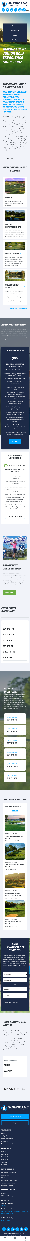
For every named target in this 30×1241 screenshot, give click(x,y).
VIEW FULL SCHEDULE (18, 309)
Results (15, 35)
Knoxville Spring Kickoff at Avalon (13, 894)
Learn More (9, 592)
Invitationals (12, 254)
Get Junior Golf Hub (7, 1185)
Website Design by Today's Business (14, 1235)
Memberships (15, 30)
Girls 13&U (12, 778)
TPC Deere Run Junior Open (14, 866)
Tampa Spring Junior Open (14, 837)
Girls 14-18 (12, 766)
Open (2, 1133)
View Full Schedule (15, 1116)
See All (15, 811)
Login (15, 1123)
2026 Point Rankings (7, 1196)
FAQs (3, 1177)
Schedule (15, 26)
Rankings (15, 40)
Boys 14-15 (12, 731)
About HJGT (10, 158)
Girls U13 (4, 1162)
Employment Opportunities (9, 1180)
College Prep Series (12, 286)
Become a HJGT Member (8, 1172)
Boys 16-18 (12, 720)
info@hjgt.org (5, 1205)
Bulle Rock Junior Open (13, 923)
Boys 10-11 (4, 1151)
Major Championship (7, 1138)
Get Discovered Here (15, 516)
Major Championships (13, 226)
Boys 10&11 (12, 755)
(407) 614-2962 (5, 1220)
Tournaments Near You (7, 1144)
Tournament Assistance (8, 1183)
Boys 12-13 (12, 743)
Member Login (5, 1175)
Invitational (4, 1141)
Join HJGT (15, 441)
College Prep (5, 1136)
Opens (8, 197)
